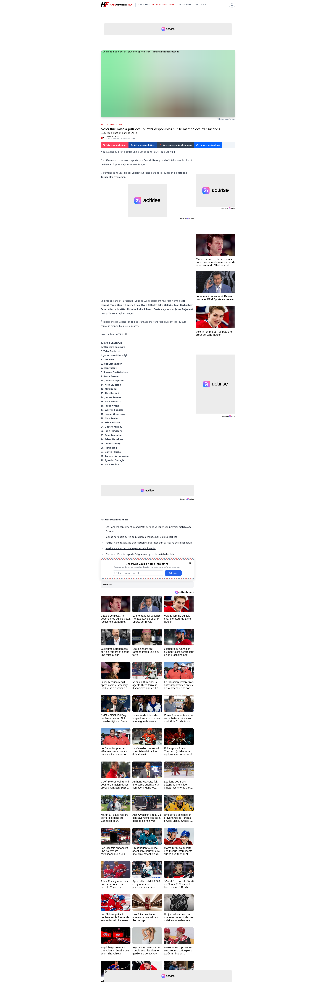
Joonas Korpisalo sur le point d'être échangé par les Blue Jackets (141, 536)
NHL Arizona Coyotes (226, 119)
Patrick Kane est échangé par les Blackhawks (131, 548)
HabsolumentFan (112, 137)
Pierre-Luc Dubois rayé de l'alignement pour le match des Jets (140, 554)
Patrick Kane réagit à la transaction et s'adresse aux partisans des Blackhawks (149, 542)
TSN (110, 584)
